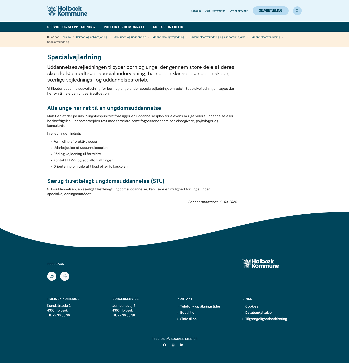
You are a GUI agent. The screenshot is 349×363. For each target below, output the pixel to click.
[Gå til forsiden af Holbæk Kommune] (118, 11)
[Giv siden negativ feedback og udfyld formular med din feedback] (64, 276)
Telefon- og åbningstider (200, 306)
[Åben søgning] (297, 10)
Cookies (251, 306)
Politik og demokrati (124, 27)
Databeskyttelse (258, 312)
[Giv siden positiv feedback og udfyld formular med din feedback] (51, 276)
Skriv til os (188, 319)
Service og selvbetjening (71, 27)
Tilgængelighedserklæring (266, 319)
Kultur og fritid (168, 27)
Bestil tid (187, 312)
